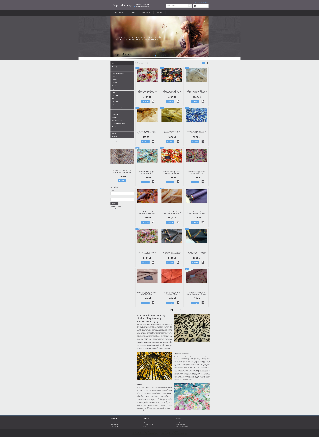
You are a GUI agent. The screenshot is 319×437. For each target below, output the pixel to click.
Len (113, 105)
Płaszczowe (115, 114)
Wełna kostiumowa (180, 424)
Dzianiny (114, 82)
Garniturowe (115, 86)
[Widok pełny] (207, 63)
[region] (159, 36)
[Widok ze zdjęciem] (203, 63)
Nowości (114, 70)
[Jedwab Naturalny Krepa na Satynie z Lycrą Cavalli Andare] (147, 78)
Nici (113, 111)
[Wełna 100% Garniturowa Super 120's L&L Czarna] (171, 239)
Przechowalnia (114, 426)
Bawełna (114, 76)
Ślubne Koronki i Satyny (118, 123)
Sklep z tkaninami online (182, 426)
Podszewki (115, 117)
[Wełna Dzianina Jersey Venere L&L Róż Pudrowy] (147, 279)
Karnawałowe (116, 95)
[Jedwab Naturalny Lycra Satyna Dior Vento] (147, 159)
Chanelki (114, 79)
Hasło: (112, 197)
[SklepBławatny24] (145, 432)
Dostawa (145, 426)
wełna (140, 389)
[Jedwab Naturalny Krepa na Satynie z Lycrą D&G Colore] (171, 78)
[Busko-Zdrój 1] (159, 36)
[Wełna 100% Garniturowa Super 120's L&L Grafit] (196, 239)
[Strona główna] (129, 5)
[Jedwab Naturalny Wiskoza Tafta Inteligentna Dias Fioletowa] (196, 199)
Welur (113, 130)
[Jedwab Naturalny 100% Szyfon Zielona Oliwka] (171, 118)
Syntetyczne (115, 127)
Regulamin (145, 422)
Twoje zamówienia (115, 422)
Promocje (114, 67)
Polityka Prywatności (148, 424)
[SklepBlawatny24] (174, 432)
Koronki (114, 98)
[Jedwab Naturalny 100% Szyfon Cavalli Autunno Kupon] (147, 118)
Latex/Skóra (115, 101)
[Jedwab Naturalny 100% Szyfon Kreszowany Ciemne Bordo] (196, 279)
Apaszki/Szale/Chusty (118, 73)
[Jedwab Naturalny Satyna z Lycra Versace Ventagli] (147, 199)
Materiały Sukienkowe (118, 108)
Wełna (114, 133)
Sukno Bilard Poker (117, 120)
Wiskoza (114, 136)
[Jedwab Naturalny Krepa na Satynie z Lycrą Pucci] (196, 118)
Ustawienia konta (114, 424)
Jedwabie (114, 92)
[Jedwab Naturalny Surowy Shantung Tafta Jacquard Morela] (171, 199)
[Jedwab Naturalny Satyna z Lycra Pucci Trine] (196, 159)
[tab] (153, 55)
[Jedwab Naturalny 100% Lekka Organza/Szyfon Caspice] (196, 78)
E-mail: (112, 190)
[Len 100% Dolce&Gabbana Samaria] (147, 239)
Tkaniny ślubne (179, 422)
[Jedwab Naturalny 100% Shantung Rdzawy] (171, 279)
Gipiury (114, 89)
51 (180, 310)
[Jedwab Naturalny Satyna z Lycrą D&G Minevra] (171, 159)
